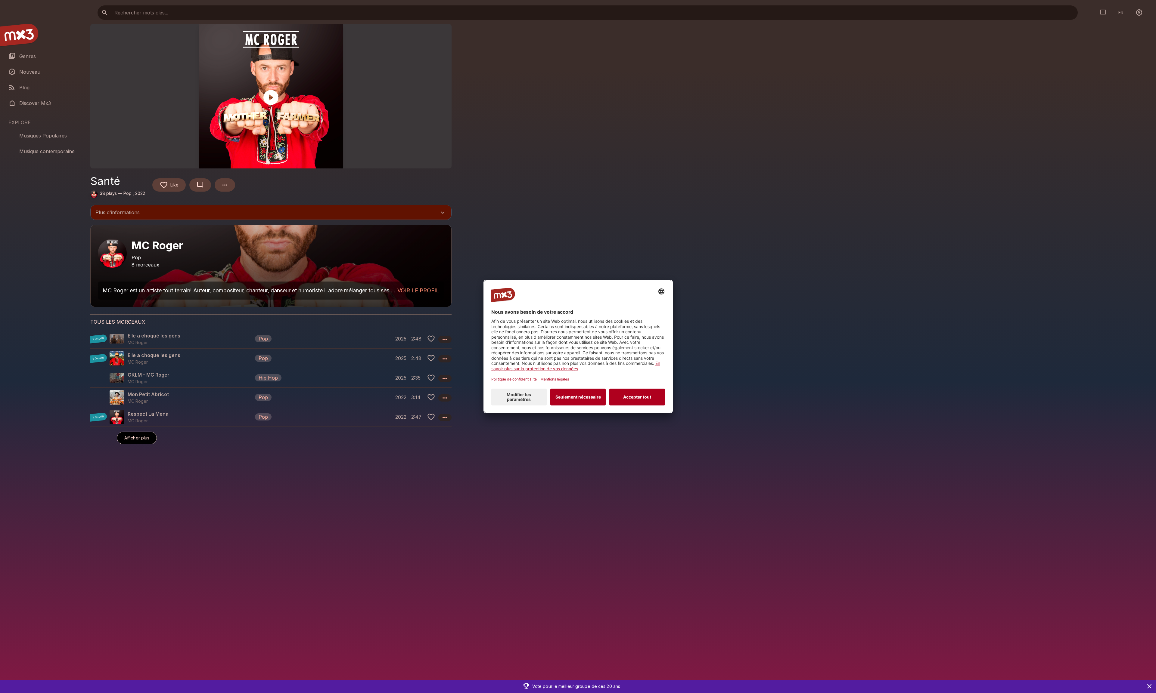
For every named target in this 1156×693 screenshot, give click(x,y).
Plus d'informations (270, 213)
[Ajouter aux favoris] (431, 338)
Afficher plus (136, 437)
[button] (271, 338)
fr (1120, 12)
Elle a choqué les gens (154, 336)
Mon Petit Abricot (148, 394)
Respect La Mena (148, 414)
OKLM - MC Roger (148, 375)
